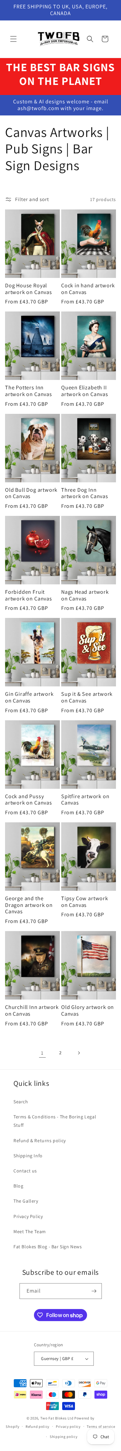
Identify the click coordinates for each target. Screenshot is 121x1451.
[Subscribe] (94, 1291)
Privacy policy (68, 1426)
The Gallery (25, 1201)
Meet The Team (29, 1231)
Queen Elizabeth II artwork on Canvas (84, 391)
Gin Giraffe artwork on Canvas (29, 697)
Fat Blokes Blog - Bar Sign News (47, 1247)
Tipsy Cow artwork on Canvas (84, 902)
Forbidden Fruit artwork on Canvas (28, 595)
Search (20, 1102)
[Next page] (78, 1053)
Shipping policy (64, 1436)
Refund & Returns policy (39, 1141)
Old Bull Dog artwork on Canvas (31, 493)
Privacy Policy (28, 1216)
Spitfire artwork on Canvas (85, 800)
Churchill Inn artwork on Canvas (32, 1010)
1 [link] (42, 1053)
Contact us (25, 1171)
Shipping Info (28, 1156)
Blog (18, 1186)
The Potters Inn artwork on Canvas (28, 391)
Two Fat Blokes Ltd (57, 1418)
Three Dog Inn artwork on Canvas (84, 493)
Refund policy (37, 1426)
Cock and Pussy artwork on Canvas (28, 800)
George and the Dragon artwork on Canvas (29, 905)
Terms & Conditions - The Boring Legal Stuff (54, 1121)
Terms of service (101, 1426)
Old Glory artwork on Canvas (87, 1010)
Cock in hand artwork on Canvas (88, 289)
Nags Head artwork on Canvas (85, 595)
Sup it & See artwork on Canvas (87, 697)
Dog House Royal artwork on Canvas (28, 289)
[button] (13, 39)
